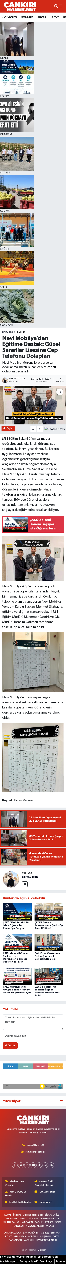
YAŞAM (50, 1226)
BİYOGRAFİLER (52, 1215)
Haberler (7, 332)
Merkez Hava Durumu (15, 1183)
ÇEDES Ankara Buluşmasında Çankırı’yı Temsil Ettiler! (49, 925)
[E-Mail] (25, 884)
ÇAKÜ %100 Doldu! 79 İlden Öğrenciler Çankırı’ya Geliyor (16, 925)
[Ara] (56, 6)
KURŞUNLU (45, 1236)
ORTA (56, 1236)
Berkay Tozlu (30, 876)
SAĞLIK (38, 1222)
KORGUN (33, 1236)
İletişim (17, 1215)
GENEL (22, 1218)
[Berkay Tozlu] (11, 879)
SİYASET (42, 16)
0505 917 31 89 (35, 1145)
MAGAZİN (27, 1222)
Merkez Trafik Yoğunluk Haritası (44, 1183)
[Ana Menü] (60, 6)
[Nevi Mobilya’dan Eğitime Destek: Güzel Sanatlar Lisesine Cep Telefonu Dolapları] (33, 405)
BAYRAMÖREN (31, 1232)
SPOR (55, 16)
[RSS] (51, 1165)
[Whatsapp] (45, 1165)
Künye (7, 1215)
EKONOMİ (11, 1218)
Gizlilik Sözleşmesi (33, 1215)
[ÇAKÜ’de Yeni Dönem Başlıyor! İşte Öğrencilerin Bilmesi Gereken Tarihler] (17, 942)
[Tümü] (61, 1101)
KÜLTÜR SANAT (11, 1222)
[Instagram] (27, 1165)
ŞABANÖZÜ (15, 1240)
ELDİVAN (55, 1232)
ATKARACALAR (12, 1232)
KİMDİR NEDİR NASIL (46, 1240)
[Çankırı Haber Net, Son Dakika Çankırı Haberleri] (20, 6)
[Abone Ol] (55, 429)
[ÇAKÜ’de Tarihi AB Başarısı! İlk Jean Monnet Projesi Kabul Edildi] (49, 976)
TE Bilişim (41, 1250)
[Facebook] (15, 1165)
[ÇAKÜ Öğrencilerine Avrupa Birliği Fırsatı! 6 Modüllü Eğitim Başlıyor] (17, 976)
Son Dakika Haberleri (20, 1202)
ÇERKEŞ (45, 1232)
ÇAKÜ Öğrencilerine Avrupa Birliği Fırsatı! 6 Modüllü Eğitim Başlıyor (17, 990)
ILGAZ (8, 1236)
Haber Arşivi (45, 1202)
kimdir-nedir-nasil (49, 1218)
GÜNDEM (27, 16)
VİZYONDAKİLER (35, 1226)
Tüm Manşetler (46, 1191)
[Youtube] (33, 1165)
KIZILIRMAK (20, 1236)
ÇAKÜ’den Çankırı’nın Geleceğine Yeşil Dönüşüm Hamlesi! (47, 956)
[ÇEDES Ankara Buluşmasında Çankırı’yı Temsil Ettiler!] (49, 911)
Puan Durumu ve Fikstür (16, 1193)
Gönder (10, 1045)
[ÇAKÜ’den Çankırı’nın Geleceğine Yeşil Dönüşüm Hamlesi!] (49, 942)
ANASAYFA (10, 16)
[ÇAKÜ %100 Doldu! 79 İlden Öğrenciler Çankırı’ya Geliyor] (17, 911)
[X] (21, 1165)
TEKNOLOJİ (18, 1226)
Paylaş (10, 428)
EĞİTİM (21, 332)
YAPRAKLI (29, 1240)
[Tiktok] (39, 1165)
